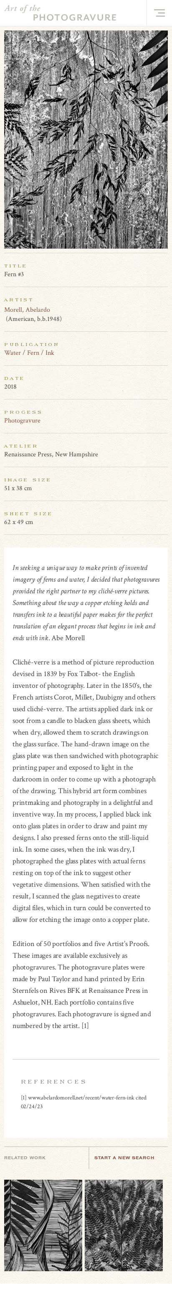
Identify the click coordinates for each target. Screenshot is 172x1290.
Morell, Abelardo (27, 309)
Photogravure (22, 420)
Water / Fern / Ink (29, 353)
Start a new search (124, 1157)
